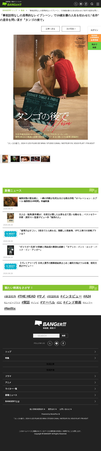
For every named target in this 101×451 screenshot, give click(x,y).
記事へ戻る (50, 29)
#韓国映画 (53, 296)
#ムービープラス (12, 303)
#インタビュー (71, 296)
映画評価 (50, 370)
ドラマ (8, 376)
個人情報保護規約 (36, 409)
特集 (7, 358)
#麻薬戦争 (10, 296)
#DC (59, 302)
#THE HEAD (27, 296)
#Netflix (10, 308)
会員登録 (94, 38)
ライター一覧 (11, 389)
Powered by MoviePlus (50, 414)
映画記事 (50, 364)
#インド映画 (72, 302)
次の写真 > (71, 29)
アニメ (8, 382)
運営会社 (51, 409)
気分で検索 (94, 45)
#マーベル (47, 302)
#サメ (41, 296)
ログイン (94, 30)
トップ (8, 352)
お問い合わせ (65, 409)
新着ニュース (11, 395)
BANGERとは (12, 401)
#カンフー (87, 303)
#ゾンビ (35, 303)
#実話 (26, 302)
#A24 (87, 296)
